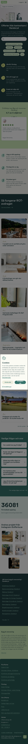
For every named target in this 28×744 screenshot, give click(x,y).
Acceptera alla (20, 382)
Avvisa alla (8, 382)
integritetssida (6, 377)
